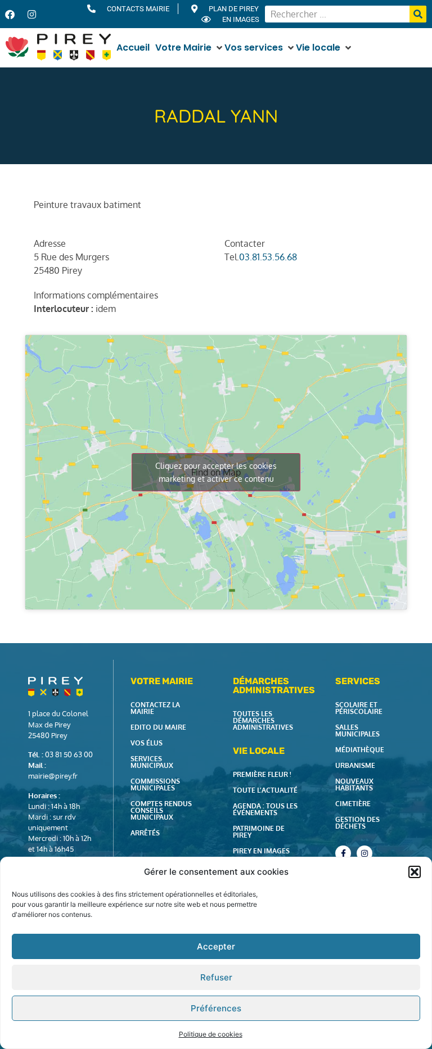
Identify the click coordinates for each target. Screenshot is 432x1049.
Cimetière (353, 803)
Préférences (216, 1008)
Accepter (216, 946)
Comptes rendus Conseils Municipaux (161, 810)
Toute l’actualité (265, 790)
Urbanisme (355, 765)
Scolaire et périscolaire (358, 708)
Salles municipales (357, 730)
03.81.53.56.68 (268, 257)
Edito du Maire (158, 727)
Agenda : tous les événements (265, 809)
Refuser (216, 977)
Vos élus (146, 743)
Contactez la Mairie (155, 708)
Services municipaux (151, 762)
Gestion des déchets (357, 822)
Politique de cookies (210, 1034)
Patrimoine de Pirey (259, 831)
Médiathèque (359, 749)
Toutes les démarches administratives (263, 720)
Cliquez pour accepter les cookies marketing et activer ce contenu (216, 472)
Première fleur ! (262, 774)
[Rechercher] (418, 14)
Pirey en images (261, 851)
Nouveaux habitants (354, 784)
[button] (414, 872)
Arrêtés (145, 833)
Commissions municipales (155, 784)
